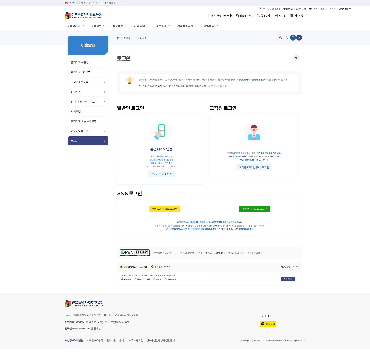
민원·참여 (139, 25)
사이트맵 (299, 15)
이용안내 (127, 38)
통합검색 (265, 15)
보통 (148, 279)
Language (343, 8)
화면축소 (287, 38)
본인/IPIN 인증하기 (161, 174)
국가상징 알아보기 (271, 9)
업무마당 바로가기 (81, 131)
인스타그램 (301, 9)
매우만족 (127, 279)
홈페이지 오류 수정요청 (84, 121)
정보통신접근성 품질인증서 (161, 340)
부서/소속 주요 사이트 (222, 15)
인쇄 (293, 38)
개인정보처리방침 (80, 72)
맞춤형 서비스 (247, 15)
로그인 (282, 15)
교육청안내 (73, 25)
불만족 (158, 279)
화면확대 (280, 38)
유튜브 (332, 9)
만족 (139, 279)
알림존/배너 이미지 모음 (84, 101)
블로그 (323, 9)
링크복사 (299, 38)
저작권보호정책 (79, 82)
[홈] (118, 38)
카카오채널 (288, 9)
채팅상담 (270, 324)
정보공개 (161, 25)
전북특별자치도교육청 (185, 303)
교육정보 (96, 25)
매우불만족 (171, 279)
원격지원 (76, 91)
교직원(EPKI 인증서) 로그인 (254, 167)
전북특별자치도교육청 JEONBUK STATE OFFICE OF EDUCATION (83, 15)
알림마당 (209, 25)
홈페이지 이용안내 (81, 62)
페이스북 (313, 9)
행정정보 (117, 25)
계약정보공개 (185, 25)
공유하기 (296, 58)
